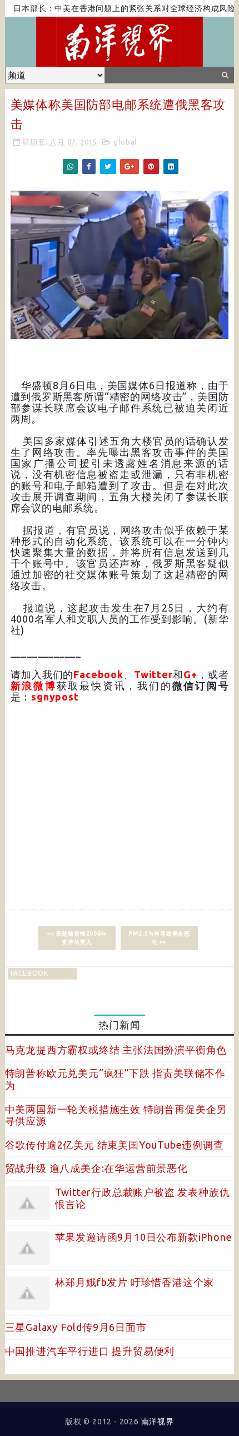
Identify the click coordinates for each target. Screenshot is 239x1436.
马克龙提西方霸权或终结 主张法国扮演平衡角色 (116, 1049)
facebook (29, 973)
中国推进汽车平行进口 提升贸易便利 (90, 1351)
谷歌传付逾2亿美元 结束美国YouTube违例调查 (114, 1144)
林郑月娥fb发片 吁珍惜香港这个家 (135, 1282)
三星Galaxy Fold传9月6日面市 (76, 1327)
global (125, 142)
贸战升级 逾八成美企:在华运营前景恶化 (96, 1168)
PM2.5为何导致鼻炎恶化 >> (159, 938)
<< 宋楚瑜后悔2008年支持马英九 (77, 938)
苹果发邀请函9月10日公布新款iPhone (143, 1237)
